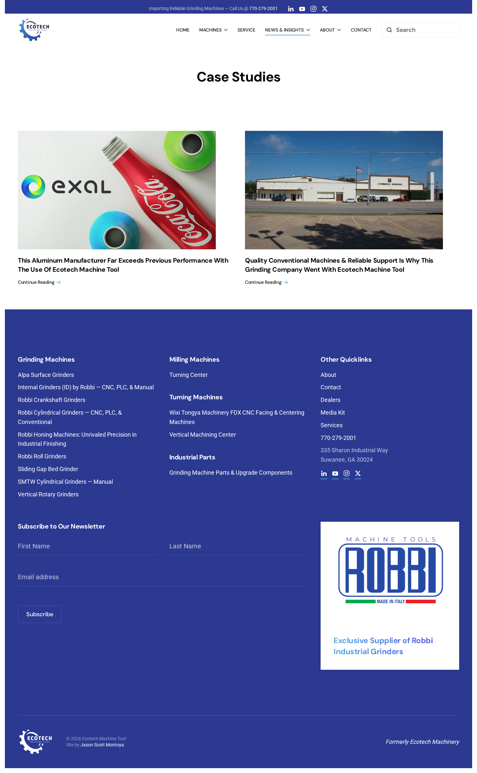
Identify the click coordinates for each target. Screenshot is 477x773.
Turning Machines (196, 397)
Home (183, 30)
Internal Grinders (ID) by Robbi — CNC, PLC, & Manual (86, 387)
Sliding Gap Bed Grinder (48, 469)
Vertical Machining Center (202, 434)
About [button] (327, 30)
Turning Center (188, 374)
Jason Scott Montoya (102, 744)
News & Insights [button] (284, 30)
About (328, 374)
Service (246, 30)
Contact (361, 30)
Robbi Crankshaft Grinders (51, 399)
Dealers (330, 399)
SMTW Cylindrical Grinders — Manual (65, 481)
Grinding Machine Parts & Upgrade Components (230, 472)
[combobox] (420, 30)
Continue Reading (36, 282)
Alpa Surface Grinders (46, 374)
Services (332, 425)
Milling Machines (194, 359)
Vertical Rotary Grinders (48, 494)
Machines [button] (210, 30)
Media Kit (333, 412)
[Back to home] (34, 30)
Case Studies (239, 77)
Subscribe (39, 614)
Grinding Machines (46, 359)
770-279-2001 (263, 8)
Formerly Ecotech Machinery (422, 741)
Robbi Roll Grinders (42, 456)
